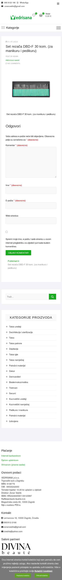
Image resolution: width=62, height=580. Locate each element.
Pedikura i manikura (18, 409)
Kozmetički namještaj (19, 404)
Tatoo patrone (15, 343)
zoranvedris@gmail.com (14, 6)
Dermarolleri (15, 376)
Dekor (12, 370)
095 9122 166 (9, 2)
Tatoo (11, 337)
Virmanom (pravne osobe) (13, 464)
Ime (14, 185)
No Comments (14, 63)
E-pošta (16, 200)
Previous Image (13, 60)
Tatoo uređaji (15, 326)
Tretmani (13, 387)
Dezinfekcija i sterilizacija (21, 332)
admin (15, 56)
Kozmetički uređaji (17, 398)
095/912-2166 (9, 522)
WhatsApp (23, 2)
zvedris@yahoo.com (12, 531)
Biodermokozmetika (18, 382)
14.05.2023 (12, 41)
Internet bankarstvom (11, 455)
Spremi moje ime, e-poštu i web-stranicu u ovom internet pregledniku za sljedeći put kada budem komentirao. (28, 242)
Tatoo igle (13, 354)
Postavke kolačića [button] (22, 575)
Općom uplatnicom (9, 460)
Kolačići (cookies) (43, 570)
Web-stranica (12, 215)
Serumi (12, 393)
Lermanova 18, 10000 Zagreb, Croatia (21, 517)
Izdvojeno (13, 421)
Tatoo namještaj (16, 359)
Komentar (17, 145)
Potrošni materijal (17, 365)
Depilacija (13, 348)
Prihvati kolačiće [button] (42, 575)
